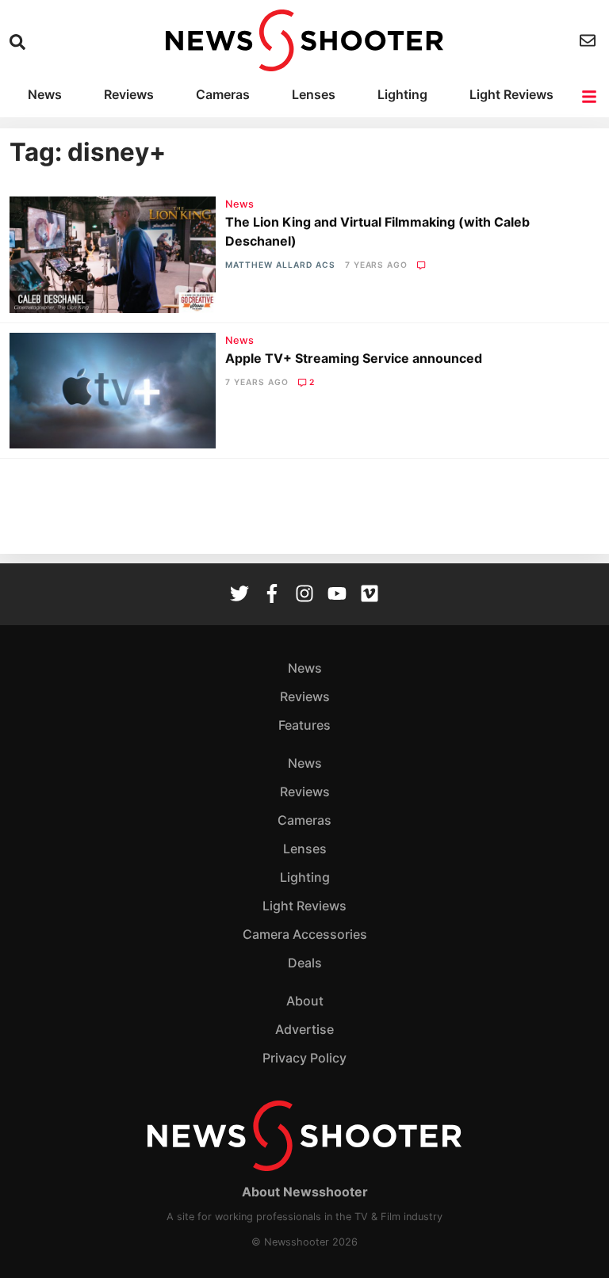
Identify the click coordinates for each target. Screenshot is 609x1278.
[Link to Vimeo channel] (369, 595)
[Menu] (590, 97)
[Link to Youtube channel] (337, 595)
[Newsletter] (589, 40)
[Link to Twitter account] (239, 595)
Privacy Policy (304, 1058)
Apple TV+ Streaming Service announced (353, 358)
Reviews (129, 94)
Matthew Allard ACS (280, 264)
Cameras (223, 94)
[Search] (19, 42)
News (45, 94)
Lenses (313, 94)
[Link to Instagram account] (304, 595)
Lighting (402, 94)
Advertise (304, 1029)
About (305, 1001)
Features (304, 725)
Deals (305, 963)
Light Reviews (511, 94)
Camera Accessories (305, 934)
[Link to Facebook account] (272, 595)
